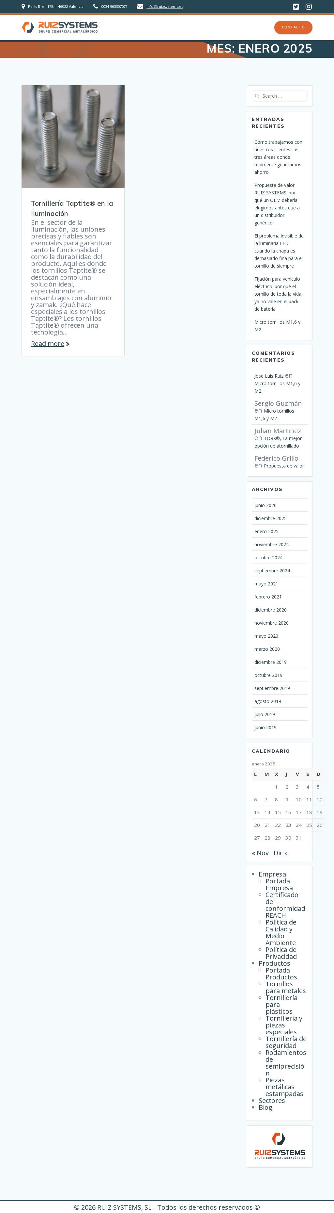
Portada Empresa (279, 884)
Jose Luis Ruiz (268, 376)
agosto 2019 (267, 701)
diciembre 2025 (270, 518)
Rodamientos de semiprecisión (286, 1062)
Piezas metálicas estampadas (284, 1086)
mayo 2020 (266, 636)
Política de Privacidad (281, 953)
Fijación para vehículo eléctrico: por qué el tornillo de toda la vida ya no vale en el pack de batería (277, 294)
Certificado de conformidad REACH (285, 905)
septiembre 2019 (272, 688)
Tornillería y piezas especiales (284, 1025)
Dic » (281, 852)
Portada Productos (281, 973)
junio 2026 (265, 505)
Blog (259, 27)
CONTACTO (293, 27)
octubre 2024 (268, 557)
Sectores (231, 27)
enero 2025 (266, 531)
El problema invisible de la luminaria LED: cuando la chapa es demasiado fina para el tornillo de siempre (279, 251)
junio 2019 (265, 727)
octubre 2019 (268, 675)
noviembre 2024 (271, 544)
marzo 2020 (267, 649)
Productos (189, 27)
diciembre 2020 (270, 610)
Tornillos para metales (286, 987)
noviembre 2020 (271, 623)
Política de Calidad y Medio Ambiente (281, 932)
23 (288, 825)
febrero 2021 (268, 597)
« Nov (260, 852)
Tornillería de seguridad (286, 1042)
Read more (47, 343)
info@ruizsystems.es (164, 6)
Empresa (149, 27)
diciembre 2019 (270, 662)
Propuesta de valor (284, 466)
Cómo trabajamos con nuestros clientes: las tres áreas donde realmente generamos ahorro (278, 157)
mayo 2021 (266, 584)
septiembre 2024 (272, 570)
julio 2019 (264, 714)
